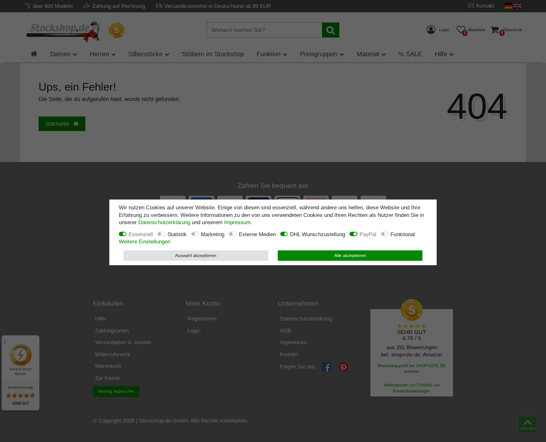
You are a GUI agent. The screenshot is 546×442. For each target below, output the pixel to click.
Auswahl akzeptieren (195, 255)
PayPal (368, 234)
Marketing (212, 234)
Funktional (403, 234)
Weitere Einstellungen (144, 242)
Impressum (237, 222)
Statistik (177, 234)
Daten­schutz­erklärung (164, 222)
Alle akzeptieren (350, 255)
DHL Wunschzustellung (317, 234)
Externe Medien (257, 234)
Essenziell (141, 234)
